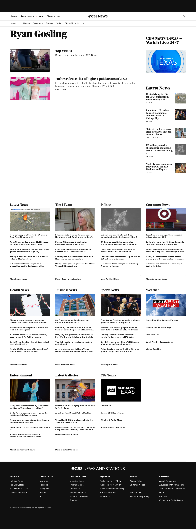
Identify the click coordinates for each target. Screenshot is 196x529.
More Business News (65, 364)
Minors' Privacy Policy (139, 496)
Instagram (44, 489)
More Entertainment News (22, 450)
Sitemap (73, 500)
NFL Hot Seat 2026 (19, 489)
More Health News (18, 364)
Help (161, 493)
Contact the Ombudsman (171, 500)
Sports (49, 23)
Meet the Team (77, 481)
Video (59, 23)
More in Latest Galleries (66, 450)
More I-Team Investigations (68, 279)
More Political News (110, 279)
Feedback (164, 496)
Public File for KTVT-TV (110, 481)
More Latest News (18, 279)
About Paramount (167, 481)
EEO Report (105, 496)
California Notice (137, 485)
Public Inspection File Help (112, 489)
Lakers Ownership (18, 493)
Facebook (44, 485)
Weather (37, 23)
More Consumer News (156, 279)
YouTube (44, 481)
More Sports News (109, 364)
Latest (14, 16)
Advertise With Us (78, 493)
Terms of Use (135, 493)
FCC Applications (108, 493)
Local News (27, 16)
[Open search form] (184, 16)
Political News (16, 481)
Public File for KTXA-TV (111, 485)
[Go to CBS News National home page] (98, 16)
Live (40, 16)
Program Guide (77, 485)
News (26, 23)
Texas (14, 23)
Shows (50, 16)
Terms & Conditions (79, 496)
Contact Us (75, 489)
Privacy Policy (135, 481)
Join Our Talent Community (172, 489)
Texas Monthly (72, 23)
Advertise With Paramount (171, 485)
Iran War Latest (17, 485)
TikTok (43, 493)
